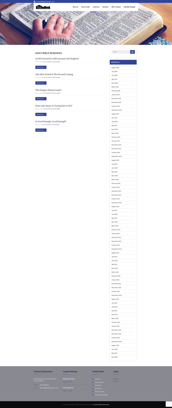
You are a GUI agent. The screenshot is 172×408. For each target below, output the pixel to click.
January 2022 (116, 280)
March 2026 (115, 87)
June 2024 (115, 168)
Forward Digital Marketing (101, 404)
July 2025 (114, 118)
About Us (75, 7)
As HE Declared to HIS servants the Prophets (57, 58)
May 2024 (114, 172)
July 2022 (114, 257)
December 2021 (116, 284)
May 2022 (114, 264)
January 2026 (116, 95)
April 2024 (115, 176)
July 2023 (114, 210)
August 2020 (115, 345)
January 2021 (116, 326)
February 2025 (116, 137)
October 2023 (116, 199)
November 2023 (116, 195)
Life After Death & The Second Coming (54, 74)
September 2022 (117, 249)
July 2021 (114, 303)
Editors (115, 381)
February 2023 (116, 230)
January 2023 (116, 233)
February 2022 (116, 276)
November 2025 (116, 102)
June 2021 (115, 307)
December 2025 (116, 98)
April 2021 (115, 314)
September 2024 (117, 156)
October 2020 (116, 338)
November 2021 (116, 287)
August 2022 (115, 253)
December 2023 (116, 191)
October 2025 (116, 106)
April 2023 (115, 222)
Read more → (41, 67)
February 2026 (116, 91)
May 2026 (114, 79)
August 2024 (115, 160)
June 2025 (115, 122)
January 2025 (116, 141)
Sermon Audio (85, 7)
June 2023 (115, 214)
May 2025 (114, 125)
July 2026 (114, 71)
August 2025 (115, 114)
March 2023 (115, 226)
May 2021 (114, 311)
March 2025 (115, 133)
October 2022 (116, 245)
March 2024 (115, 179)
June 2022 (115, 260)
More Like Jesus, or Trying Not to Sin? (53, 106)
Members (116, 379)
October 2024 (116, 152)
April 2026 (115, 83)
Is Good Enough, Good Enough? (50, 121)
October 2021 (116, 291)
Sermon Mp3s (56, 62)
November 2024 (116, 149)
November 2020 (116, 334)
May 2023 (114, 218)
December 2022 (116, 237)
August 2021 (115, 299)
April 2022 (115, 268)
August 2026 (115, 68)
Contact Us (96, 7)
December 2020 (116, 330)
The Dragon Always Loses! (48, 90)
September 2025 (117, 110)
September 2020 (117, 341)
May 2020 (114, 353)
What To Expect (116, 7)
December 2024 (116, 145)
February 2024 (116, 183)
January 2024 (116, 187)
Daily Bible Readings (129, 7)
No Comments (48, 62)
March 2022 (115, 272)
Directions (105, 7)
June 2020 (115, 349)
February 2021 (116, 322)
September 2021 (117, 295)
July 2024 (114, 164)
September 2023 (117, 203)
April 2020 (115, 357)
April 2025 (115, 129)
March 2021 (115, 318)
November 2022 (116, 241)
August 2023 (115, 206)
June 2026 (115, 75)
